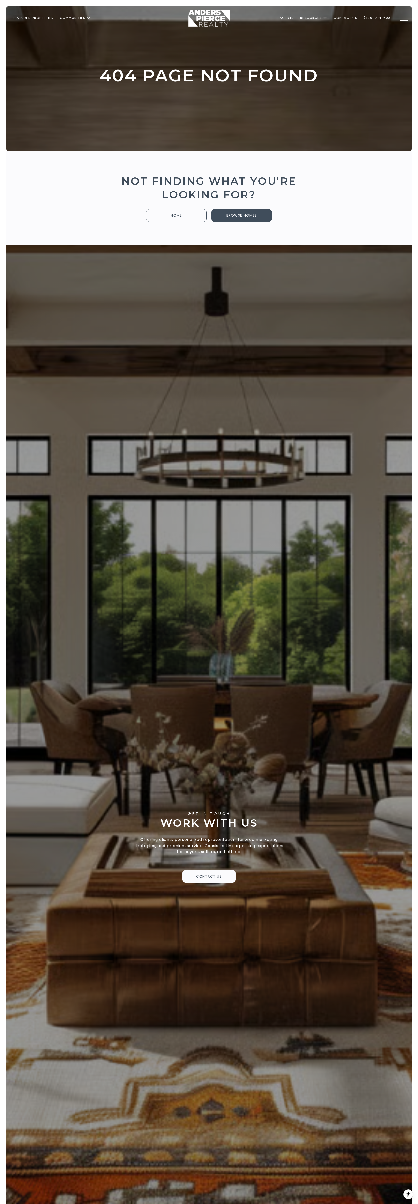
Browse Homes (241, 215)
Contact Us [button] (209, 876)
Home (176, 215)
